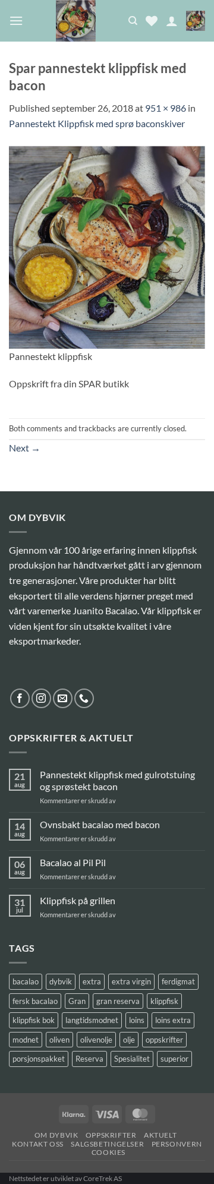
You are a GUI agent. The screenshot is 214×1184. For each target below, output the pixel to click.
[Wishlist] (152, 21)
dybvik (60, 981)
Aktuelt (160, 1135)
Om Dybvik (56, 1135)
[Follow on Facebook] (20, 698)
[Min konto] (172, 21)
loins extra (173, 1020)
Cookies (108, 1152)
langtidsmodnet (91, 1020)
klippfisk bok (33, 1020)
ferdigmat (178, 981)
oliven (59, 1039)
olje (129, 1039)
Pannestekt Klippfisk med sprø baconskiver (97, 123)
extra (92, 981)
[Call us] (84, 698)
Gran (77, 1001)
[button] (16, 20)
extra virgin (131, 981)
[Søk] (132, 21)
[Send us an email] (63, 698)
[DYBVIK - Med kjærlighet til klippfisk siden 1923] (75, 21)
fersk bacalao (35, 1001)
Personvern (177, 1143)
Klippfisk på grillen (77, 900)
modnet (25, 1039)
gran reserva (118, 1001)
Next (24, 447)
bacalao (25, 981)
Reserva (89, 1058)
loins (136, 1020)
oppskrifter (164, 1039)
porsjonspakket (38, 1058)
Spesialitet (132, 1058)
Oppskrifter (111, 1135)
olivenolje (96, 1039)
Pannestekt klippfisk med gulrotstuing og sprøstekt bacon (117, 780)
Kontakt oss (38, 1143)
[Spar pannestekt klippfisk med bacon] (107, 245)
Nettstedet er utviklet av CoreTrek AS (65, 1178)
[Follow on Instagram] (41, 698)
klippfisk (164, 1001)
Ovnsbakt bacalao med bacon (100, 824)
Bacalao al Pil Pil (73, 862)
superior (174, 1058)
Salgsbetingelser (107, 1143)
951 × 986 (165, 107)
